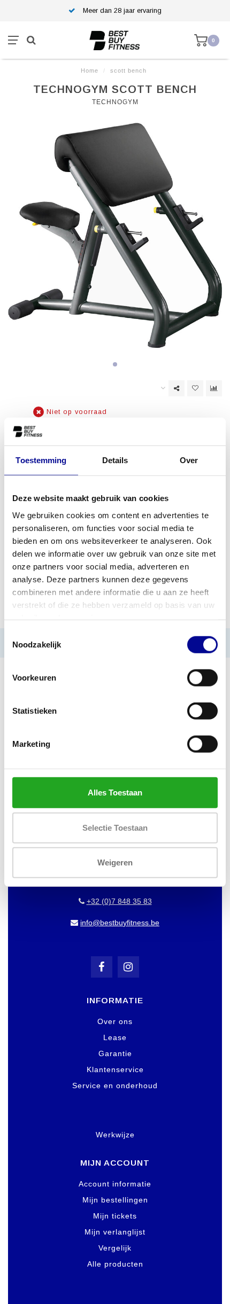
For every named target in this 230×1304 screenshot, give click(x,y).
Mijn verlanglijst (115, 1232)
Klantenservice (115, 1069)
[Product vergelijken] (214, 388)
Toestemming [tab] (41, 460)
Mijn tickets (115, 1216)
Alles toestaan (115, 792)
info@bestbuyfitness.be (119, 922)
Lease (115, 1037)
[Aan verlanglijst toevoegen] (195, 388)
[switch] (202, 677)
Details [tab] (115, 460)
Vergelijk (115, 1248)
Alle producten (115, 1264)
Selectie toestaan (115, 827)
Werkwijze (115, 1134)
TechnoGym (115, 102)
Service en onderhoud (115, 1085)
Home (89, 70)
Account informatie (115, 1184)
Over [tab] (189, 460)
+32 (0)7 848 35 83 (119, 901)
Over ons (115, 1021)
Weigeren (115, 862)
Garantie (115, 1053)
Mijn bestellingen (115, 1200)
